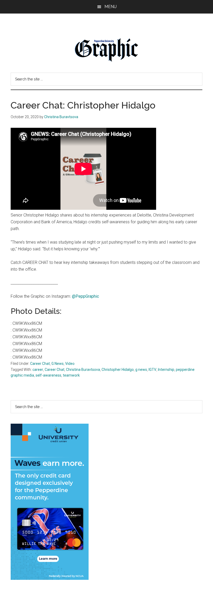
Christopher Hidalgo (118, 369)
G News (57, 363)
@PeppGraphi (84, 296)
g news (141, 369)
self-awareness (48, 375)
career (37, 369)
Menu (110, 6)
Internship (166, 369)
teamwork (71, 375)
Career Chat (40, 363)
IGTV (152, 369)
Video (70, 363)
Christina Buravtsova (83, 369)
